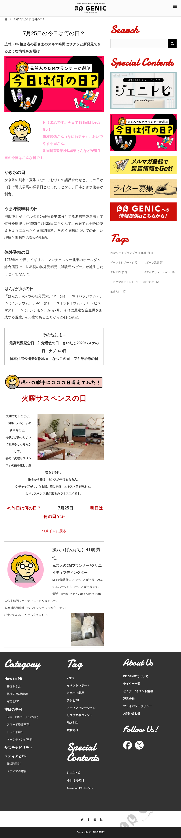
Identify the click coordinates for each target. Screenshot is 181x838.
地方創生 (151, 282)
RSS (100, 819)
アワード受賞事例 (18, 724)
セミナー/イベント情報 (138, 691)
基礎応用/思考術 (17, 694)
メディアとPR (15, 755)
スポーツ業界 (153, 262)
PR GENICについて (135, 676)
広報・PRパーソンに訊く (23, 717)
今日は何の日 (75, 780)
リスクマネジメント (124, 282)
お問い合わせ (131, 713)
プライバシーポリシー (137, 706)
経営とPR (13, 701)
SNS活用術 (14, 764)
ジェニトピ (73, 772)
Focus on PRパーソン (80, 788)
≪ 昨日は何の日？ (23, 508)
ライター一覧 (131, 683)
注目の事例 (13, 709)
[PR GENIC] (90, 8)
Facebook (87, 819)
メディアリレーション (159, 272)
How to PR (13, 678)
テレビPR (118, 272)
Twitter (81, 819)
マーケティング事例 (19, 739)
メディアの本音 (17, 771)
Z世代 (148, 253)
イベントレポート (123, 262)
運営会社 (129, 698)
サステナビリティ (18, 747)
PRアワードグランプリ (126, 253)
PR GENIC (99, 832)
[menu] (175, 6)
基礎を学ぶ (14, 686)
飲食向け (118, 291)
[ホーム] (5, 18)
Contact (93, 819)
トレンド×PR (15, 732)
